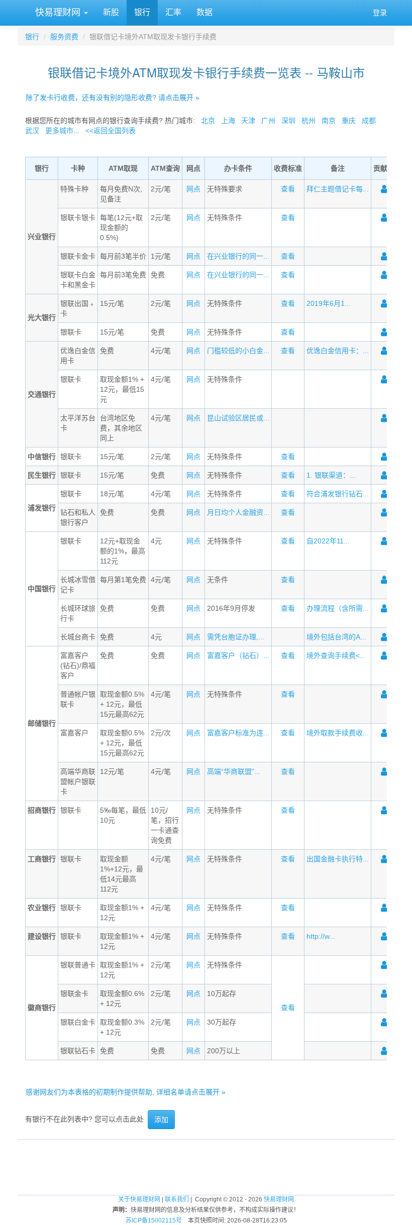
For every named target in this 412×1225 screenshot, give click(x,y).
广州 (268, 121)
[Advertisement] (206, 1162)
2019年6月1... (328, 303)
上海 (228, 121)
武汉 (32, 131)
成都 (369, 121)
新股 (111, 12)
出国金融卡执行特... (337, 859)
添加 (161, 1120)
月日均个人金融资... (238, 512)
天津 (248, 121)
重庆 (349, 121)
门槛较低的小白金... (238, 351)
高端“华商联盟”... (233, 771)
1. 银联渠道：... (331, 475)
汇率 (173, 12)
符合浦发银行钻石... (337, 494)
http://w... (320, 936)
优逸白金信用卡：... (337, 351)
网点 (193, 189)
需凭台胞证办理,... (235, 637)
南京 (329, 121)
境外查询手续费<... (336, 655)
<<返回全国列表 (110, 131)
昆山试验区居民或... (238, 418)
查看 (288, 189)
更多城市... (62, 131)
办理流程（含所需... (337, 608)
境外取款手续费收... (337, 733)
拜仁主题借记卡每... (337, 189)
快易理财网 (58, 13)
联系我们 (177, 1199)
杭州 (308, 121)
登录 (380, 13)
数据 (204, 12)
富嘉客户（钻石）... (238, 655)
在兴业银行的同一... (238, 256)
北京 (208, 121)
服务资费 (64, 37)
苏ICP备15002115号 (154, 1220)
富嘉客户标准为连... (238, 733)
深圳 (288, 121)
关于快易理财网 (139, 1199)
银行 (142, 12)
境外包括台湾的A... (336, 637)
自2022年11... (328, 541)
